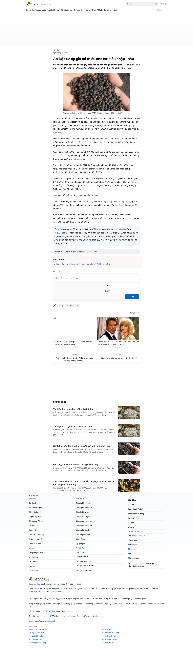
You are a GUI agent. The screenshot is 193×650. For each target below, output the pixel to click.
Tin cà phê (78, 10)
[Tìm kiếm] (155, 4)
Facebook (134, 545)
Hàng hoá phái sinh (111, 10)
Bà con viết (33, 530)
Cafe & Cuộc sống (35, 562)
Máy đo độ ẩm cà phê (38, 629)
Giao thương (33, 566)
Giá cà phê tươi (108, 629)
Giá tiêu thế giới (66, 10)
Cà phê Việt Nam (89, 10)
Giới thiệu (163, 4)
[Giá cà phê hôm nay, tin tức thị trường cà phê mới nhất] (38, 3)
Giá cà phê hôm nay (83, 503)
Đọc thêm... (62, 591)
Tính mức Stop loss (83, 561)
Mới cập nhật (33, 571)
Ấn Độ (61, 306)
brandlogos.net (49, 621)
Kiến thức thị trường (36, 512)
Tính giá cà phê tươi (83, 570)
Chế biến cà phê (35, 544)
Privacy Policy (76, 616)
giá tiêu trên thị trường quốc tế (106, 201)
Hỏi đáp (32, 526)
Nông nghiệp (33, 557)
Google (67, 616)
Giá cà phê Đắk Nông (111, 633)
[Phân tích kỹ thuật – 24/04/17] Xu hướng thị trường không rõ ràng (74, 359)
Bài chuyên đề (34, 503)
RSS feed (133, 540)
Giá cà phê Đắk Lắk (110, 643)
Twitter (133, 549)
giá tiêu (69, 195)
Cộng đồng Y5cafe (36, 521)
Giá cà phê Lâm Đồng (38, 643)
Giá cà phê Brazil (82, 530)
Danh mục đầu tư (82, 557)
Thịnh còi (39, 584)
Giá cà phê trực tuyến (84, 507)
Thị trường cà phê (35, 507)
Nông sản (32, 548)
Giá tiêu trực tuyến (83, 517)
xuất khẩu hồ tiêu (72, 306)
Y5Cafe (100, 10)
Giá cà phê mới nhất (110, 639)
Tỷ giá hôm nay (36, 639)
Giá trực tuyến (40, 10)
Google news (135, 558)
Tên (108, 285)
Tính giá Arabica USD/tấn (85, 566)
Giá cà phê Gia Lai (36, 636)
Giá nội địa (30, 10)
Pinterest (133, 554)
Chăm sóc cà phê (35, 539)
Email (107, 291)
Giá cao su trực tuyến (84, 521)
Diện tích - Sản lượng (36, 535)
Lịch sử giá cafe (82, 552)
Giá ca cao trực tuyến (84, 526)
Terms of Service (92, 616)
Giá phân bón (81, 539)
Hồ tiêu (56, 50)
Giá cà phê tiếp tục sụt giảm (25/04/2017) (119, 358)
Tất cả (159, 10)
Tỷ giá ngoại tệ (81, 544)
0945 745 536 (49, 611)
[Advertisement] (96, 29)
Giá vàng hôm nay (83, 535)
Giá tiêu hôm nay (53, 10)
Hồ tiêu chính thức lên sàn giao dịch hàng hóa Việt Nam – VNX (81, 264)
